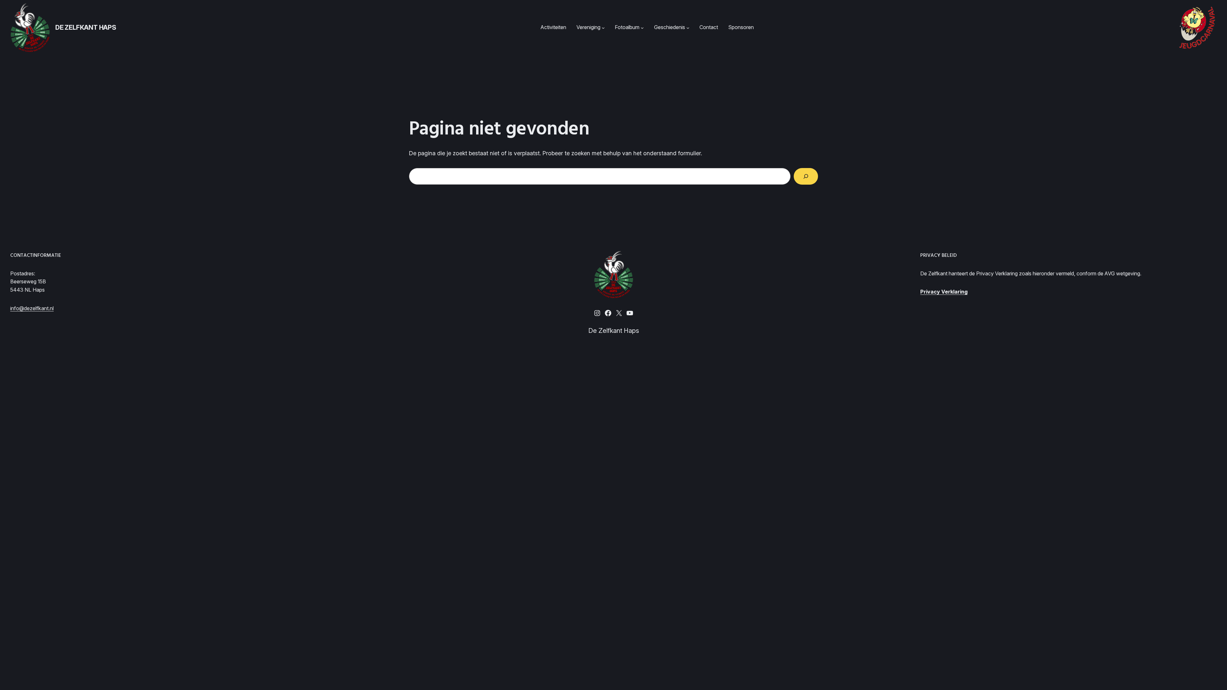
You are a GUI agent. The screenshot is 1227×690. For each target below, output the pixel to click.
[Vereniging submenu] (603, 27)
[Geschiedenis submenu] (688, 27)
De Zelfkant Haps (85, 27)
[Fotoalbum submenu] (642, 27)
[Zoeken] (806, 176)
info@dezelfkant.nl (32, 308)
